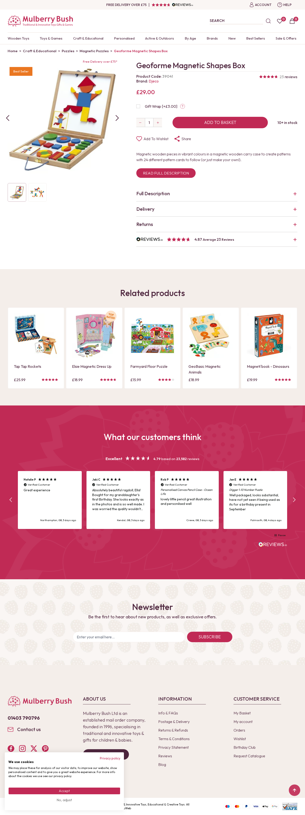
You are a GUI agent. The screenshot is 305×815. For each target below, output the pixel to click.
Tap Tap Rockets (27, 366)
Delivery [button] (145, 209)
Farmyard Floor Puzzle (149, 366)
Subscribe (209, 637)
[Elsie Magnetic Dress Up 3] (94, 335)
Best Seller (21, 71)
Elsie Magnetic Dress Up (92, 366)
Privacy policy (110, 758)
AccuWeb (125, 808)
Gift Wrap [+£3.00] (161, 106)
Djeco (154, 81)
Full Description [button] (153, 193)
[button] (216, 239)
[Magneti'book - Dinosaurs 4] (269, 335)
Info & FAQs (168, 713)
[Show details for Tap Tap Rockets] (36, 335)
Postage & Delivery (174, 721)
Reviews (165, 755)
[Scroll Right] (117, 118)
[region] (152, 500)
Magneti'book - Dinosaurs (268, 366)
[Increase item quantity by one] (157, 122)
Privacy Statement (173, 747)
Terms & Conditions (174, 738)
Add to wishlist (155, 138)
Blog (162, 764)
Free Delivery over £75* (100, 61)
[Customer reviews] (172, 5)
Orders (239, 730)
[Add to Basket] (19, 354)
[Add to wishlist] (19, 346)
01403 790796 (24, 718)
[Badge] (111, 319)
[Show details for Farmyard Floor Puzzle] (152, 335)
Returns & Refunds (173, 730)
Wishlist (240, 738)
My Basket (242, 713)
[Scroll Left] (7, 118)
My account (243, 721)
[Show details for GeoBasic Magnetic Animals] (210, 335)
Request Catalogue (249, 755)
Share (186, 138)
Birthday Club (245, 747)
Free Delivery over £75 (126, 5)
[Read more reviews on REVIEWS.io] (273, 545)
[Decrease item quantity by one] (140, 122)
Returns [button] (144, 224)
